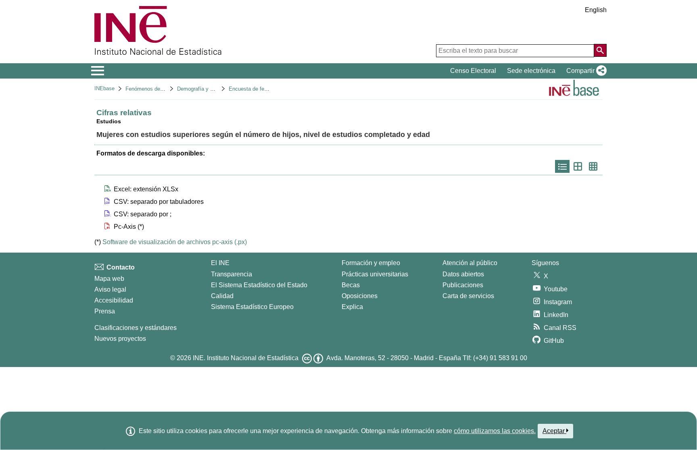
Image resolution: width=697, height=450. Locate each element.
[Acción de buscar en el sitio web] (600, 50)
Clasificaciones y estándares (135, 327)
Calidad (222, 295)
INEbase (104, 88)
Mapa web (109, 278)
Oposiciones (360, 295)
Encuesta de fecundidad (257, 89)
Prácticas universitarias (375, 274)
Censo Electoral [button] (473, 70)
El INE (220, 262)
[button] (585, 71)
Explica (352, 306)
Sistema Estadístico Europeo (252, 306)
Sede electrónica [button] (531, 70)
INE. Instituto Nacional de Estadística (245, 358)
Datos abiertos (463, 274)
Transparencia (231, 274)
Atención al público (469, 262)
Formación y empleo (371, 262)
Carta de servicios (468, 295)
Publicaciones (462, 285)
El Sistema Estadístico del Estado (259, 285)
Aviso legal (110, 289)
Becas (351, 285)
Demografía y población (204, 89)
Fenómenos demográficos (155, 89)
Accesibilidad (113, 300)
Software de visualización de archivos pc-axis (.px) (174, 241)
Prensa (104, 311)
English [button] (596, 9)
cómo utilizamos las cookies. (495, 430)
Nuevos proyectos (120, 338)
